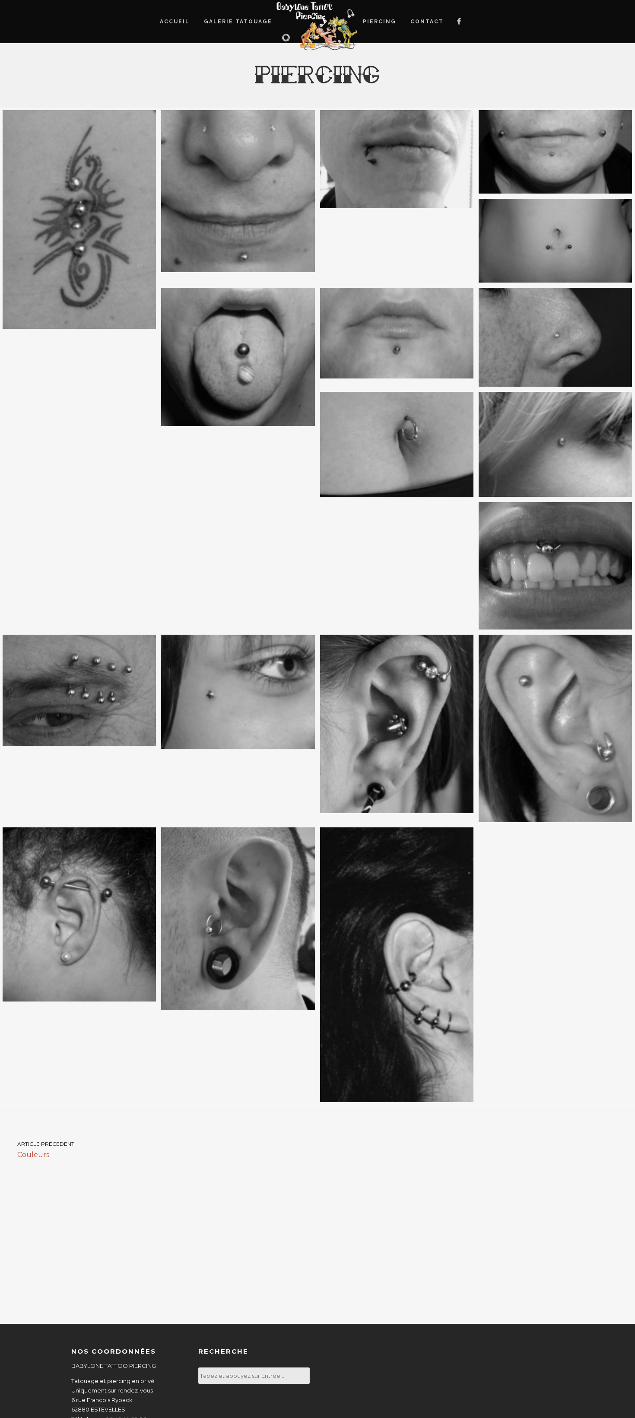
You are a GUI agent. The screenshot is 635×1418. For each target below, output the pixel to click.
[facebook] (459, 21)
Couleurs (45, 1149)
